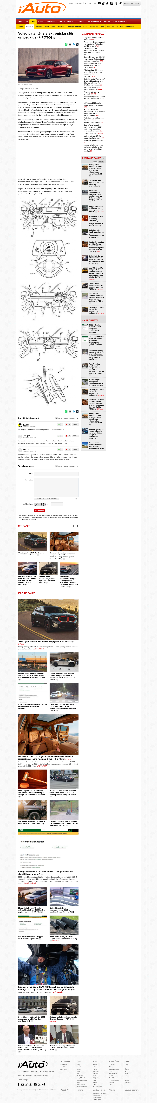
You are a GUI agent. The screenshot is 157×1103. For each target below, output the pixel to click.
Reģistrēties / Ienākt (131, 3)
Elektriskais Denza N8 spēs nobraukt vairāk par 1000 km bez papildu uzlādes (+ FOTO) (27, 580)
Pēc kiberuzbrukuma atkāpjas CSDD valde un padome (30, 938)
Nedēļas (101, 161)
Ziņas (79, 1061)
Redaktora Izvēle (82, 1086)
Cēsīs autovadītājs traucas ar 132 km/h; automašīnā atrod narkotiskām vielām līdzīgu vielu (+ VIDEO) (64, 707)
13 (43, 823)
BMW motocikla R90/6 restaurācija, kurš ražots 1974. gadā (93, 65)
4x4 (126, 1071)
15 (19, 796)
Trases (127, 1080)
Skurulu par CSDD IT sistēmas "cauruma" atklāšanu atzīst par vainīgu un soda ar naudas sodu (31, 793)
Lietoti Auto (63, 1064)
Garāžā (95, 1075)
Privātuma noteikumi (25, 1075)
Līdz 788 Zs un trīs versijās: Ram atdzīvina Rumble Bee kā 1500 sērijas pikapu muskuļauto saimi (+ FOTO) (96, 272)
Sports (127, 1061)
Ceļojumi (95, 1078)
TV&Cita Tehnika (114, 1080)
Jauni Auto (63, 1067)
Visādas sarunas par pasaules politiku (93, 88)
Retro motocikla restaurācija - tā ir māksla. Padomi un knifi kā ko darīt (94, 44)
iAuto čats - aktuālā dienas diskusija (94, 119)
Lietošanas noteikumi (46, 1071)
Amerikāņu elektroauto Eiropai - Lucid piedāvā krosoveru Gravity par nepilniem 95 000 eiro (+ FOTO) (69, 581)
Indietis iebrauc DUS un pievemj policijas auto (94, 137)
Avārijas (95, 1067)
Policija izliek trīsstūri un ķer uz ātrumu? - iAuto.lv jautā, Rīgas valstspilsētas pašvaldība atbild (31, 675)
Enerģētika (112, 1064)
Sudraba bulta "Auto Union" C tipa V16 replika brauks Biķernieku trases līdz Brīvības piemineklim (94, 82)
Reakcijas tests (97, 1086)
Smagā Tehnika (81, 1078)
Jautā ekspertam (132, 1090)
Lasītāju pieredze (99, 1090)
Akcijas (112, 1090)
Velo (78, 1073)
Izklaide (79, 1069)
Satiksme (95, 1073)
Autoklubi (95, 1082)
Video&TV (64, 1090)
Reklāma (78, 3)
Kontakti (88, 3)
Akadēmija (96, 1071)
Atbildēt (75, 424)
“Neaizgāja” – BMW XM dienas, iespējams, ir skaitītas (31, 554)
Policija (95, 1069)
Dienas (95, 161)
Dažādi (111, 1084)
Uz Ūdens (80, 1075)
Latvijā (78, 1064)
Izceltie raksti (26, 593)
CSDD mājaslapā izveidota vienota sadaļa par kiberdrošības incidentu (32, 706)
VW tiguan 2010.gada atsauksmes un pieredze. (93, 105)
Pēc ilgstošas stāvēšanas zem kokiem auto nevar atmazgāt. (93, 72)
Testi (78, 1082)
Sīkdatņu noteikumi (41, 1075)
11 (54, 38)
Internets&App (113, 1073)
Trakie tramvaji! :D (94, 133)
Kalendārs (128, 1082)
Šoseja (127, 1069)
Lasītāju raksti (97, 1099)
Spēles (111, 1075)
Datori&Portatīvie (114, 1069)
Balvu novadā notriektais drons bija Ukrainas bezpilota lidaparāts (96, 445)
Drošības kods (28, 504)
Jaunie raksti (90, 320)
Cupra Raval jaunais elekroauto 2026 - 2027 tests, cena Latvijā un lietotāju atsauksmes (93, 128)
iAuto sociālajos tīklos (94, 122)
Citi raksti (24, 526)
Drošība (95, 1064)
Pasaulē (79, 1067)
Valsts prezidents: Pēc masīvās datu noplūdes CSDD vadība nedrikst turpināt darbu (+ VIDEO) (32, 1048)
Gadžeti (111, 1082)
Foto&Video (112, 1078)
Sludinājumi (65, 1061)
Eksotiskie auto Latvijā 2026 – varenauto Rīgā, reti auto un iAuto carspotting (94, 59)
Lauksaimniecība (82, 1080)
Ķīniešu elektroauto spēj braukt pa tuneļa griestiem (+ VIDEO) (96, 209)
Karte (94, 1084)
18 (19, 679)
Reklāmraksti (81, 1084)
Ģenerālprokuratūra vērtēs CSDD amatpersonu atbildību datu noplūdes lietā (31, 1019)
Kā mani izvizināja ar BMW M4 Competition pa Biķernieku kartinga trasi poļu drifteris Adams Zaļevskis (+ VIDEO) (46, 988)
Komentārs (29, 480)
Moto (78, 1071)
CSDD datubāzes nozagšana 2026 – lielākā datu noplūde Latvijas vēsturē (94, 51)
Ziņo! (71, 3)
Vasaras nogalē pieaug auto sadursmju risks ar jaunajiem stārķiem (96, 382)
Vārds (31, 473)
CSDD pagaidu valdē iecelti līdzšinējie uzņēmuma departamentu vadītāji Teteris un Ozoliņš (96, 341)
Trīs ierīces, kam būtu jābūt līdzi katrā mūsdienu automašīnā (31, 822)
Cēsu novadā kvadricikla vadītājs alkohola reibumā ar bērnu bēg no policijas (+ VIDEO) (64, 823)
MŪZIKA (89, 76)
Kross (127, 1067)
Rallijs (127, 1064)
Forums (80, 1090)
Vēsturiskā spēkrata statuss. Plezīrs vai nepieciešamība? (95, 98)
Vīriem (95, 1061)
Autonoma (63, 1069)
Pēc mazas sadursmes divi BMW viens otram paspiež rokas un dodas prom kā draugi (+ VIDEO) (63, 793)
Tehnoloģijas (114, 1061)
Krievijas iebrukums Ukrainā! (91, 93)
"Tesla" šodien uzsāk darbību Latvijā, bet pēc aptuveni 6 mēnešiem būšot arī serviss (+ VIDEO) (62, 676)
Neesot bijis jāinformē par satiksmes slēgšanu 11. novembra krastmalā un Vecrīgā (94, 148)
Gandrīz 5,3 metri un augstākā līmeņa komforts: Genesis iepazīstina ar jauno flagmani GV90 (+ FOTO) (62, 556)
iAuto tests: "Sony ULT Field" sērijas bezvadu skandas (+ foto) (63, 938)
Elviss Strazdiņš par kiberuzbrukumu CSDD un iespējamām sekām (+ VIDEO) (62, 910)
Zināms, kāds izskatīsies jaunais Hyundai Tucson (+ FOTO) (47, 579)
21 (19, 1051)
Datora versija (23, 1080)
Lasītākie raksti (91, 158)
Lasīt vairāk (38, 649)
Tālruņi (111, 1067)
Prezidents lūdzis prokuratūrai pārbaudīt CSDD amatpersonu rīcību (62, 1048)
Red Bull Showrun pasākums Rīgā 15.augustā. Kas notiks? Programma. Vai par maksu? (95, 112)
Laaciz (26, 424)
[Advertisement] (123, 68)
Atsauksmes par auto (99, 1093)
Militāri (94, 1080)
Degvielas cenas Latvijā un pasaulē (94, 38)
